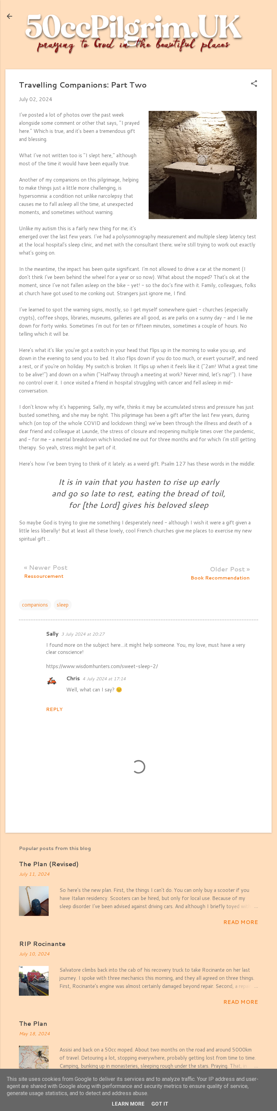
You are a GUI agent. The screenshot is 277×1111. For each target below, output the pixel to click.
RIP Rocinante (42, 943)
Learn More (128, 1104)
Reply (54, 709)
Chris (73, 678)
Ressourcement (44, 576)
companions (35, 604)
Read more (240, 922)
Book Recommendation (220, 577)
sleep (63, 604)
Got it (159, 1104)
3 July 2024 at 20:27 (82, 634)
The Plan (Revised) (49, 863)
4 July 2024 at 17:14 (104, 679)
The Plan (33, 1023)
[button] (254, 84)
